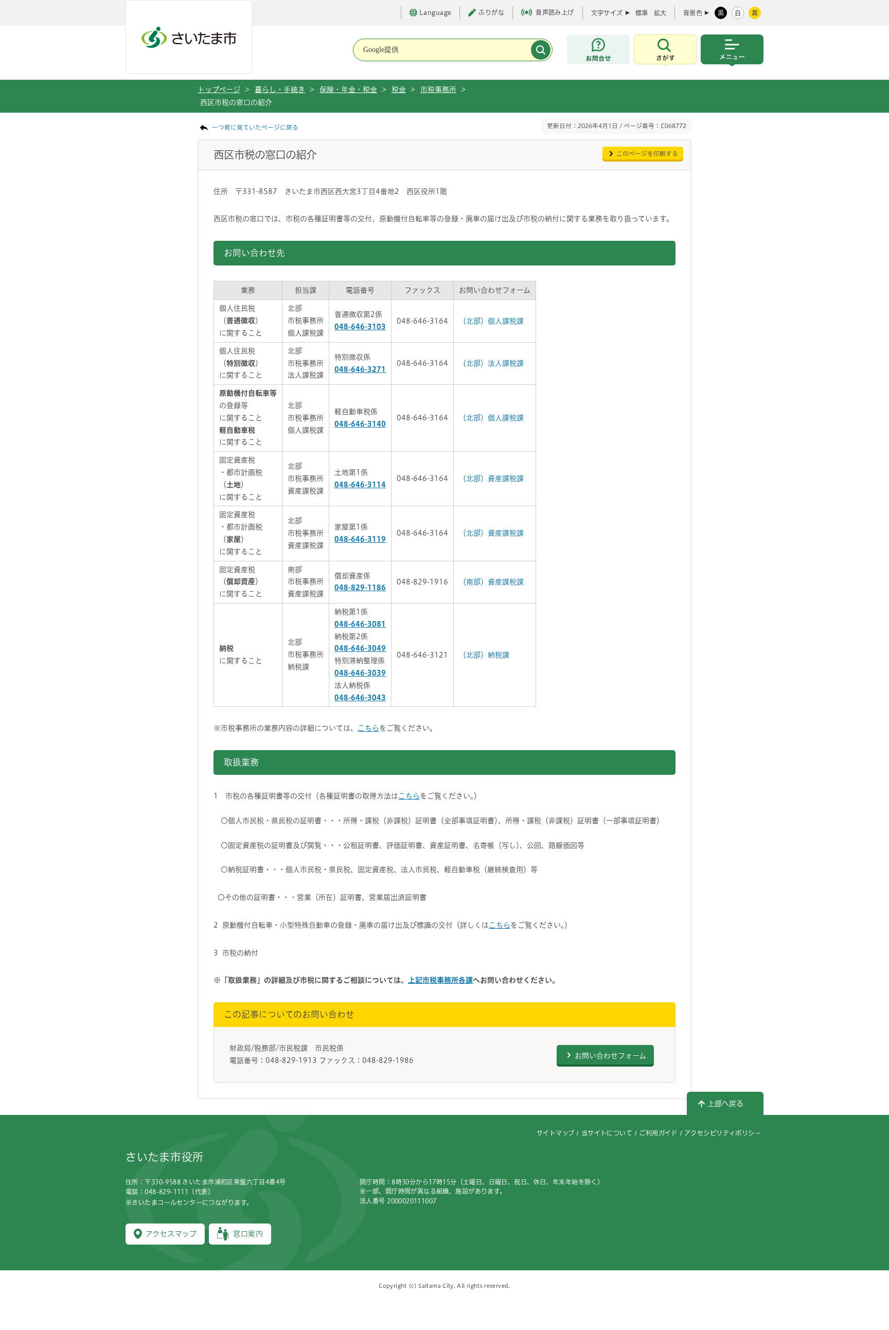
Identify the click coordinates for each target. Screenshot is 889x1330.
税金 (399, 89)
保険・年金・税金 (348, 89)
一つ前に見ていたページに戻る (255, 127)
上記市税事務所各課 (440, 980)
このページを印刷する (647, 153)
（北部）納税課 (484, 655)
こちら (368, 728)
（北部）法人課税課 (491, 363)
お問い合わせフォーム (610, 1055)
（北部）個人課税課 (491, 321)
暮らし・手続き (280, 89)
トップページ (219, 89)
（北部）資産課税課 (491, 478)
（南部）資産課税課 (491, 582)
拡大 (660, 13)
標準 (641, 13)
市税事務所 (438, 89)
